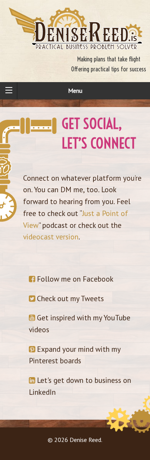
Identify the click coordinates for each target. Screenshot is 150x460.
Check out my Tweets (69, 298)
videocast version (50, 236)
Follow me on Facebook (74, 279)
